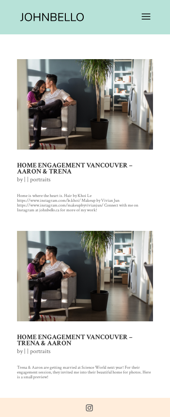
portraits (40, 179)
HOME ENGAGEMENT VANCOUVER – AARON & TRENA (75, 168)
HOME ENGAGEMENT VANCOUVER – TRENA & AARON (75, 340)
